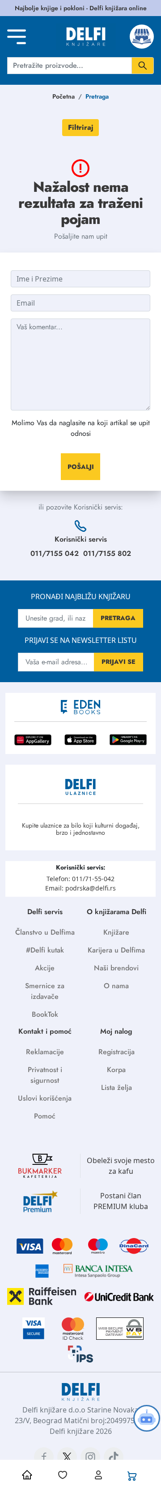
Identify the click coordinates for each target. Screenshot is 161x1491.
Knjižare (116, 932)
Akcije (45, 968)
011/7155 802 (107, 553)
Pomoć (44, 1116)
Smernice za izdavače (44, 991)
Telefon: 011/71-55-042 (80, 878)
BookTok (45, 1014)
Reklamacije (45, 1052)
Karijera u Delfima (116, 950)
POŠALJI (81, 466)
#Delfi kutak (45, 950)
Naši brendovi (116, 968)
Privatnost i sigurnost (45, 1074)
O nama (116, 986)
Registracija (116, 1052)
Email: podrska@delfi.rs (80, 888)
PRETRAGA (118, 617)
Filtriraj (80, 127)
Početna (63, 96)
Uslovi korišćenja (45, 1098)
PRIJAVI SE (119, 661)
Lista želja (116, 1087)
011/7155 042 (54, 553)
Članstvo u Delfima (45, 932)
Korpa (116, 1069)
